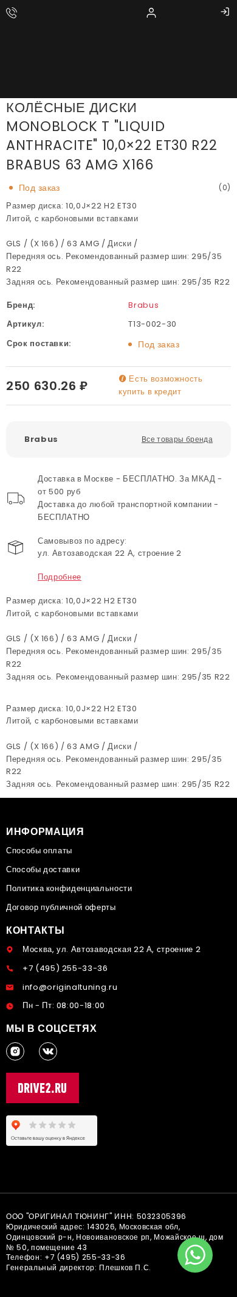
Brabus (143, 305)
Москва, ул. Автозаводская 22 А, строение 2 (111, 949)
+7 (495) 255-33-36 (65, 968)
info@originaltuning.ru (69, 987)
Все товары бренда (177, 439)
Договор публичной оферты (61, 907)
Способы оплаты (39, 850)
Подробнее (59, 577)
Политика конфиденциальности (69, 888)
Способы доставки (43, 869)
